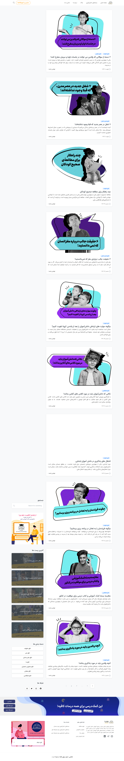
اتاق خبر (27, 653)
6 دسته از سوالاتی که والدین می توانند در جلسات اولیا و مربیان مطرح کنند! (81, 57)
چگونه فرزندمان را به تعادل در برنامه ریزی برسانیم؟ (90, 528)
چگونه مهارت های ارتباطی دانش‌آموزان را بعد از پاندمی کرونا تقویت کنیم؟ (81, 326)
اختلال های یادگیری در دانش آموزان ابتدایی (93, 461)
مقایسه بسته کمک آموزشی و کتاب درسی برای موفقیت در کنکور (85, 595)
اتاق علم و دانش (27, 658)
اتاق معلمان (27, 671)
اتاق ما (27, 662)
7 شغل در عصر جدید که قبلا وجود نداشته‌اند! (93, 124)
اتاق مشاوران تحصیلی (27, 667)
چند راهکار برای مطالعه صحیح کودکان (95, 191)
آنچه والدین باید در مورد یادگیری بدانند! (95, 663)
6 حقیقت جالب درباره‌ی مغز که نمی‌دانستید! (93, 259)
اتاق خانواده (27, 649)
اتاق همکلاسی (27, 676)
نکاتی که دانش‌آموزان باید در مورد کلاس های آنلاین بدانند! (87, 393)
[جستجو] (14, 2)
